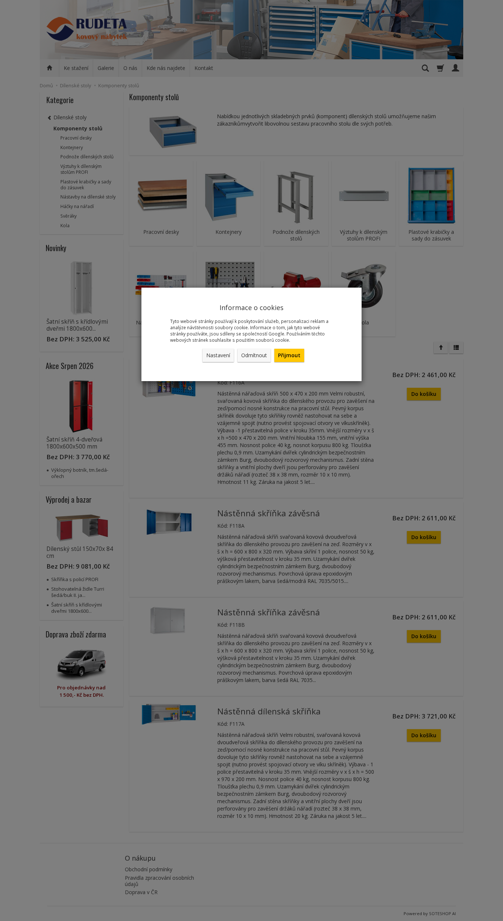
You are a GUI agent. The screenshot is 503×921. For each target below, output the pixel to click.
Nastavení (218, 355)
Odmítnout (254, 355)
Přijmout (289, 355)
